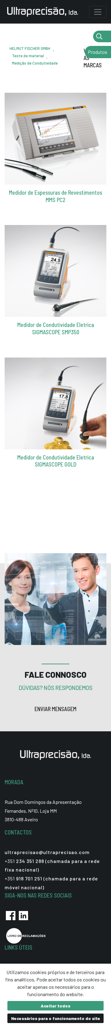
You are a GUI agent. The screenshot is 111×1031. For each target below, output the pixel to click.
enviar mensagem (55, 709)
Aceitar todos (55, 1005)
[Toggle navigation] (97, 12)
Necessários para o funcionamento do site (55, 1018)
